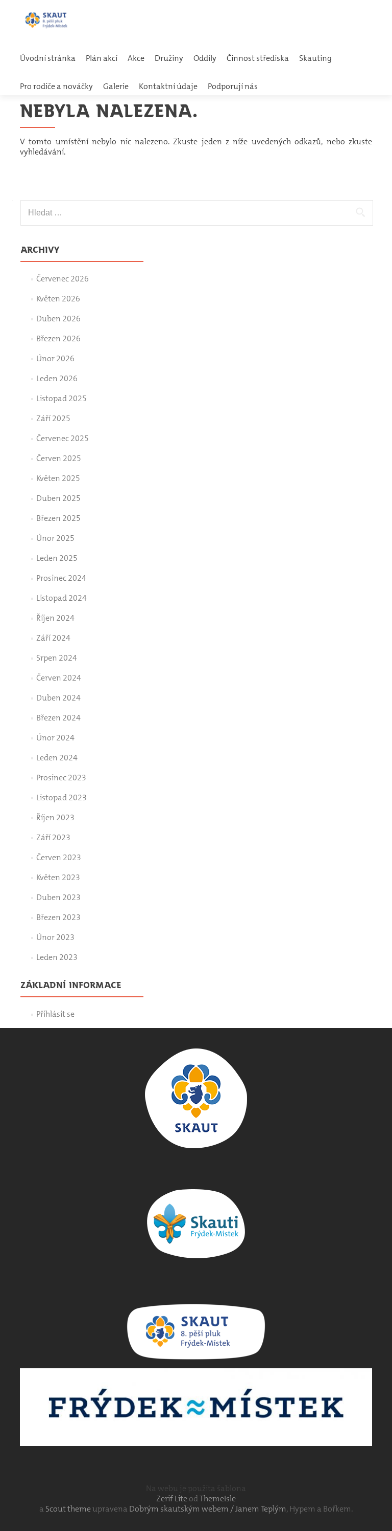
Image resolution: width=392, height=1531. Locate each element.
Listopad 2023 (61, 797)
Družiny (169, 58)
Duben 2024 (58, 697)
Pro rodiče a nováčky (56, 86)
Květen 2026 (58, 298)
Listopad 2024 (61, 598)
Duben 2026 (58, 318)
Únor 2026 (55, 358)
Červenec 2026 (62, 278)
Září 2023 (53, 837)
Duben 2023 (58, 897)
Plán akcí (101, 58)
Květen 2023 (58, 877)
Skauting (315, 58)
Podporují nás (233, 86)
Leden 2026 (57, 378)
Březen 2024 (58, 717)
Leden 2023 (57, 957)
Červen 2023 (58, 857)
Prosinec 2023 (61, 777)
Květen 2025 (58, 478)
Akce (136, 58)
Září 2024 (53, 637)
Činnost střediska (258, 58)
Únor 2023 (55, 937)
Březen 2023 (58, 917)
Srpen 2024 (56, 657)
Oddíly (204, 58)
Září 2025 (53, 418)
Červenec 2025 (62, 438)
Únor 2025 (55, 538)
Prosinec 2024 (61, 578)
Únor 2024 (55, 737)
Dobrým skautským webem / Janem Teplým (207, 1508)
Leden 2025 (57, 558)
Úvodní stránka (48, 58)
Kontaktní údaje (168, 86)
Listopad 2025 (61, 398)
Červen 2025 (58, 458)
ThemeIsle (218, 1498)
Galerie (116, 86)
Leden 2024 (57, 757)
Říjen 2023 (55, 817)
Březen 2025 (58, 518)
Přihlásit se (55, 1014)
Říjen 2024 (55, 618)
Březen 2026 (58, 338)
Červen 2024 (58, 677)
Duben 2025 (58, 498)
